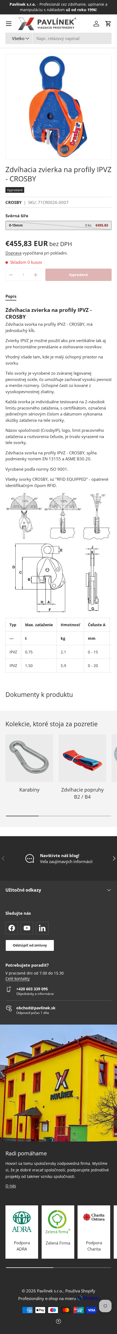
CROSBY (13, 202)
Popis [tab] (10, 296)
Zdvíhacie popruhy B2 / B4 (82, 793)
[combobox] (58, 38)
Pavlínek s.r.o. (50, 1290)
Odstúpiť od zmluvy (30, 945)
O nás (10, 1185)
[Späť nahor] (58, 1322)
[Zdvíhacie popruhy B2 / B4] (82, 758)
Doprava (13, 253)
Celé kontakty (17, 979)
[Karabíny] (29, 758)
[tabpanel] (58, 489)
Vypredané (78, 274)
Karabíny (29, 789)
